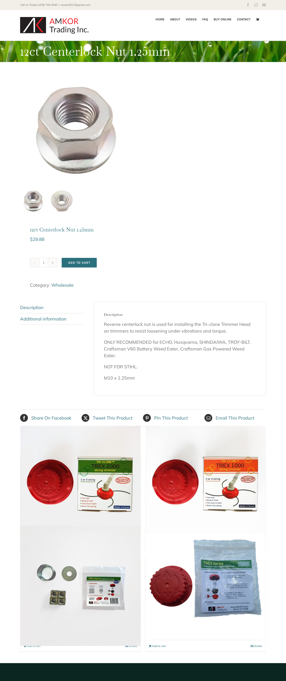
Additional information (43, 319)
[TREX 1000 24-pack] (205, 486)
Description (32, 307)
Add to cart (79, 263)
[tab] (52, 307)
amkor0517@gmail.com (75, 4)
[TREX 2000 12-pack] (80, 486)
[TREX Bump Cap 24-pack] (205, 578)
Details (132, 646)
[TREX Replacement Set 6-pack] (80, 586)
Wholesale (62, 285)
